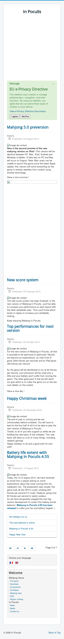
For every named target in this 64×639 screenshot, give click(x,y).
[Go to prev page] (18, 548)
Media (12, 608)
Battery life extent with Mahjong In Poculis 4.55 (28, 454)
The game (14, 580)
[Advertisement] (32, 49)
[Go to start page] (10, 548)
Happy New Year (17, 534)
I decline (24, 116)
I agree (14, 116)
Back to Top (55, 632)
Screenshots (15, 587)
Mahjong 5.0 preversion (28, 127)
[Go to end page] (32, 548)
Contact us (14, 611)
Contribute (14, 590)
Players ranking (16, 599)
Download (14, 584)
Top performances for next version (30, 328)
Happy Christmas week (27, 398)
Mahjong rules (16, 593)
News (12, 605)
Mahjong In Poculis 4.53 (21, 528)
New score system (22, 279)
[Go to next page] (25, 548)
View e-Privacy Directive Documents (28, 111)
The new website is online (22, 522)
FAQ (12, 596)
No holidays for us (18, 516)
